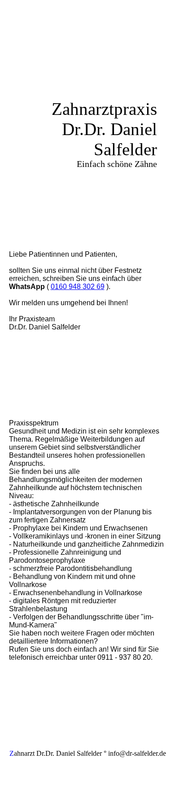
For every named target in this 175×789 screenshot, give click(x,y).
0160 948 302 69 (78, 286)
